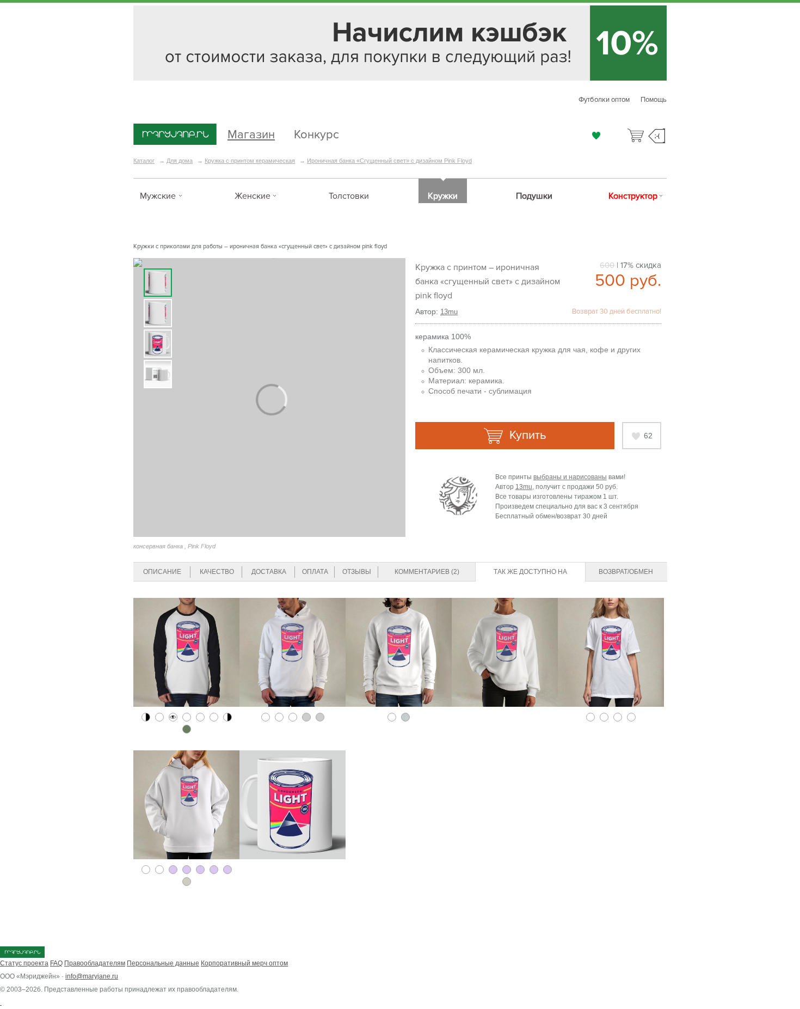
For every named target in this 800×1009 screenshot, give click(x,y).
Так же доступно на (530, 572)
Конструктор (632, 196)
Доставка (268, 572)
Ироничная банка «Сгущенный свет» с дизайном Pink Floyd (389, 160)
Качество (217, 572)
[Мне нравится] (596, 135)
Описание (162, 572)
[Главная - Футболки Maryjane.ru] (175, 135)
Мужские (158, 196)
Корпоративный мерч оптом (244, 963)
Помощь (654, 99)
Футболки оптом (604, 99)
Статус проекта (24, 963)
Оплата (315, 572)
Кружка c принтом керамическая (250, 160)
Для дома (180, 160)
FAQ (56, 963)
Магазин (251, 133)
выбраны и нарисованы (570, 477)
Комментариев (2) (427, 572)
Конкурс (316, 133)
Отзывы (356, 572)
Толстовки (349, 196)
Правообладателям (94, 963)
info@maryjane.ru (91, 976)
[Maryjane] (22, 955)
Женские (252, 196)
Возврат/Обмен (626, 572)
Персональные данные (163, 963)
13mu (449, 312)
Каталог (144, 160)
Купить (526, 435)
